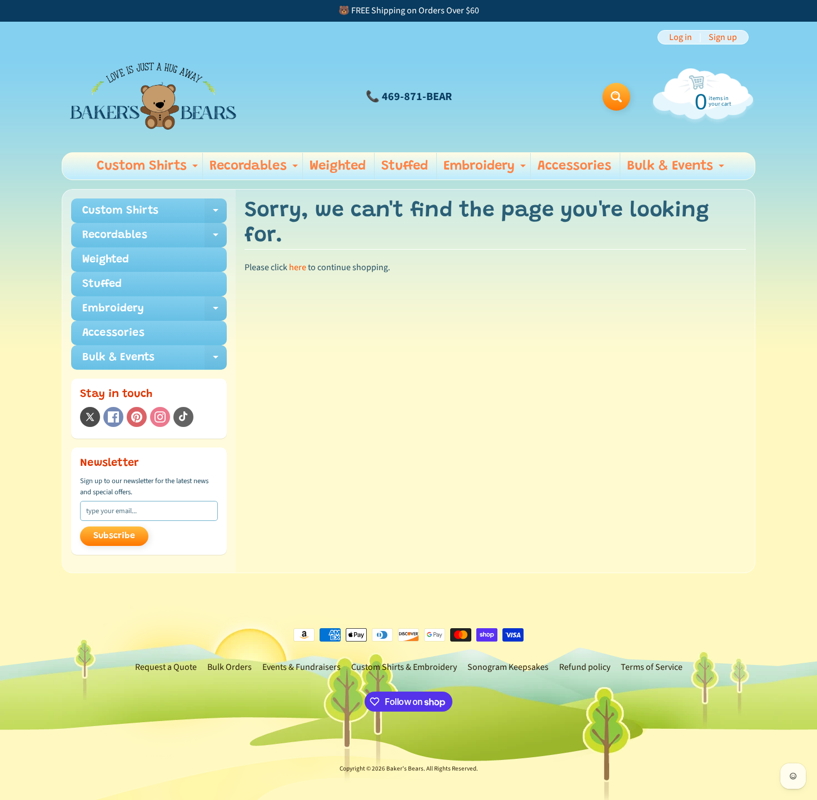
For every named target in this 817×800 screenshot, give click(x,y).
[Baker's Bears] (153, 96)
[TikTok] (183, 417)
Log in (680, 37)
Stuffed (404, 166)
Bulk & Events (677, 170)
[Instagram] (160, 417)
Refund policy (584, 667)
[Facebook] (113, 417)
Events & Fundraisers (301, 667)
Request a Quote (166, 667)
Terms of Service (652, 667)
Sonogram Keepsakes (508, 667)
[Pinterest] (137, 417)
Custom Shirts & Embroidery (404, 667)
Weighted (338, 166)
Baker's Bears (405, 768)
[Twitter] (90, 417)
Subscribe (114, 535)
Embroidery (486, 170)
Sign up (723, 37)
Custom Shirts (149, 170)
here (297, 267)
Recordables (255, 170)
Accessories (574, 166)
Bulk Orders (229, 667)
